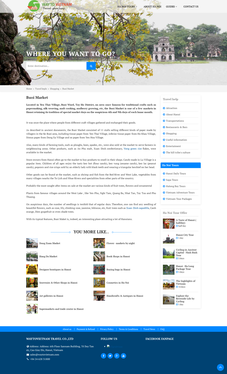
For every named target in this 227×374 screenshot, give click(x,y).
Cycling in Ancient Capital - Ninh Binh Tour (186, 252)
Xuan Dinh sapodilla (137, 208)
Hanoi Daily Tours (176, 173)
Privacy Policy (107, 329)
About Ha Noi (152, 6)
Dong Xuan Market (49, 243)
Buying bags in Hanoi (118, 269)
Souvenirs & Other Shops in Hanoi (58, 282)
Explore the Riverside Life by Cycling (185, 298)
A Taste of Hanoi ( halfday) (186, 221)
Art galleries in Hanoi (51, 295)
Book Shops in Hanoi (118, 256)
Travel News (149, 329)
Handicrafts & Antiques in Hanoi (125, 295)
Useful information (176, 139)
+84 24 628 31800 (39, 359)
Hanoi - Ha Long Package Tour (185, 267)
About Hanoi (173, 114)
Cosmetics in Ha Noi (118, 282)
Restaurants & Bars (176, 127)
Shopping (171, 133)
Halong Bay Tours (175, 186)
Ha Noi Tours (127, 6)
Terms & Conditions (128, 329)
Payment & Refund (86, 329)
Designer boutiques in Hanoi (55, 269)
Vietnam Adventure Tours (180, 192)
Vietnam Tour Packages (179, 199)
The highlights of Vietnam (185, 282)
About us (67, 329)
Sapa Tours (172, 180)
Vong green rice (133, 148)
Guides (170, 6)
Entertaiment (173, 146)
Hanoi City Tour (185, 234)
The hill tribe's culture (178, 152)
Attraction (171, 108)
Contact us (190, 6)
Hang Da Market (48, 256)
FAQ (162, 329)
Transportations (175, 120)
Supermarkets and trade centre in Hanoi (61, 308)
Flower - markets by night (121, 243)
